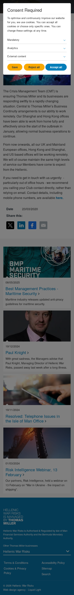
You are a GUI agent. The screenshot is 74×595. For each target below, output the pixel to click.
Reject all (34, 67)
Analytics (12, 48)
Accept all (56, 67)
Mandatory (13, 40)
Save (15, 67)
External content (16, 56)
